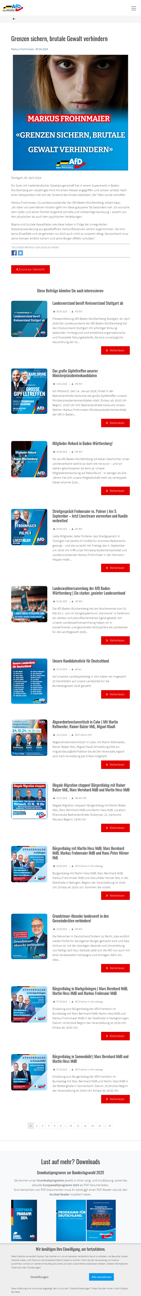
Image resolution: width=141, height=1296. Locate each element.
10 (71, 1125)
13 (92, 1125)
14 (100, 1125)
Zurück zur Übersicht (30, 269)
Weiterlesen (115, 350)
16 (110, 1125)
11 (78, 1125)
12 (85, 1125)
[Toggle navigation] (133, 8)
